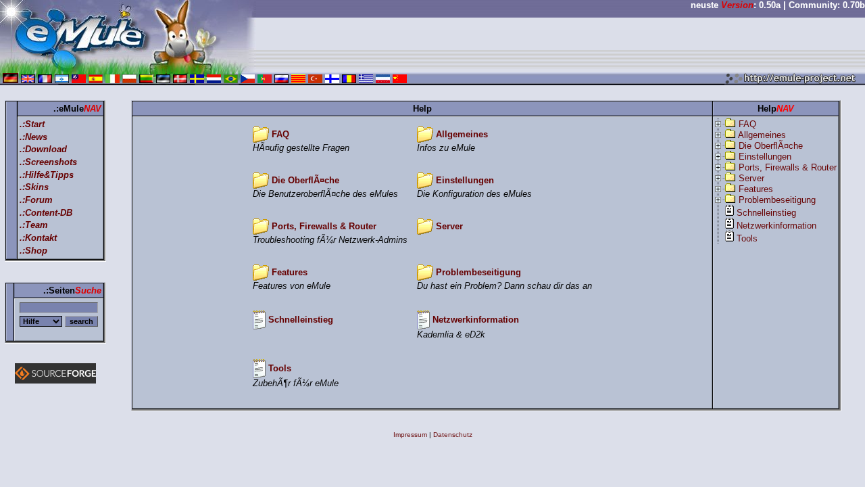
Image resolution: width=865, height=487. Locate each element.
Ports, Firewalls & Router (324, 226)
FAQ (280, 134)
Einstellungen (465, 180)
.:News (33, 137)
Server (449, 226)
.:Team (34, 225)
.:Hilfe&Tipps (47, 175)
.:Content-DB (46, 213)
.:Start (32, 124)
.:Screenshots (48, 162)
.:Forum (36, 200)
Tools (279, 368)
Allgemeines (462, 134)
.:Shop (33, 251)
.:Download (43, 149)
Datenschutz (452, 434)
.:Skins (34, 187)
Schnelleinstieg (300, 320)
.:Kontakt (38, 238)
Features (289, 272)
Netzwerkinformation (475, 320)
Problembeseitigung (478, 272)
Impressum (410, 434)
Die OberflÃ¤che (305, 180)
